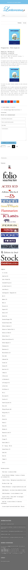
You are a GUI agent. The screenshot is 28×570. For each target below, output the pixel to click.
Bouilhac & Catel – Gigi (7, 483)
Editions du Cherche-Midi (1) (8, 329)
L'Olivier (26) (5, 376)
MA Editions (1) (5, 389)
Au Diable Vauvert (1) (6, 286)
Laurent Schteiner (5, 107)
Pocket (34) (4, 419)
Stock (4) (4, 455)
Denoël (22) (4, 316)
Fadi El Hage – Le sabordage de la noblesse (14, 553)
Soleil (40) (4, 452)
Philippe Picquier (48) (6, 409)
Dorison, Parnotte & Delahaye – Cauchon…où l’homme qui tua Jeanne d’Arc (13, 476)
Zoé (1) (3, 462)
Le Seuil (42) (5, 386)
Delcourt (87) (5, 312)
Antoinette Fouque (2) (6, 282)
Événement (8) (5, 346)
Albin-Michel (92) (6, 279)
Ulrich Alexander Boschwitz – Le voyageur (17, 549)
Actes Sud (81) (5, 276)
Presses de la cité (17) (6, 432)
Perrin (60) (4, 406)
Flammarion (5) (5, 349)
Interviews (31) (5, 369)
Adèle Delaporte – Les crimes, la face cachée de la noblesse (14, 490)
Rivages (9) (4, 439)
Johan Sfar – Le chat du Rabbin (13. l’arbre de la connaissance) (11, 502)
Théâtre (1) (4, 459)
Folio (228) (4, 356)
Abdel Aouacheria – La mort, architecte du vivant (12, 493)
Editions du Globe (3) (6, 332)
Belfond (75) (4, 299)
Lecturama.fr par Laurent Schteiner (14, 2)
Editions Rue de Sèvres (15, 109)
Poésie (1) (4, 422)
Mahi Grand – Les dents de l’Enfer (9, 471)
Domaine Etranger (7, 109)
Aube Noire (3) (5, 289)
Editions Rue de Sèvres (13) (8, 339)
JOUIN (2, 548)
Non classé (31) (5, 396)
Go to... (4, 15)
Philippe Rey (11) (5, 412)
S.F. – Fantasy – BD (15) (7, 445)
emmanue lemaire (4, 546)
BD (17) (3, 296)
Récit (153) (4, 435)
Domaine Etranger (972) (7, 319)
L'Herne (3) (4, 372)
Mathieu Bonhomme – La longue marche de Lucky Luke (14, 486)
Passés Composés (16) (6, 402)
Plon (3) (3, 416)
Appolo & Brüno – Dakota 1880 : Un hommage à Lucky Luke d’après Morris (12, 497)
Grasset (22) (4, 362)
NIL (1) (3, 392)
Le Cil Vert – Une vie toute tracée (12, 548)
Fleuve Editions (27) (6, 352)
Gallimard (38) (5, 359)
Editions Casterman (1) (7, 326)
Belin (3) (4, 302)
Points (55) (4, 425)
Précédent (20, 22)
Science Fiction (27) (6, 449)
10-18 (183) (4, 272)
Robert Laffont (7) (5, 442)
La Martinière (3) (5, 379)
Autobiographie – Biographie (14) (9, 292)
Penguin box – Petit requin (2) (10, 48)
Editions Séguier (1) (6, 342)
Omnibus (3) (5, 399)
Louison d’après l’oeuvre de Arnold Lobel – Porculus (13, 506)
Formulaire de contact (5, 561)
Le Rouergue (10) (6, 382)
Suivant (24, 22)
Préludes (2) (4, 429)
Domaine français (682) (7, 322)
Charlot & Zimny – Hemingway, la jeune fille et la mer (14, 480)
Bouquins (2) (5, 306)
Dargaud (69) (5, 309)
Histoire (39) (4, 366)
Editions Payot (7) (6, 336)
